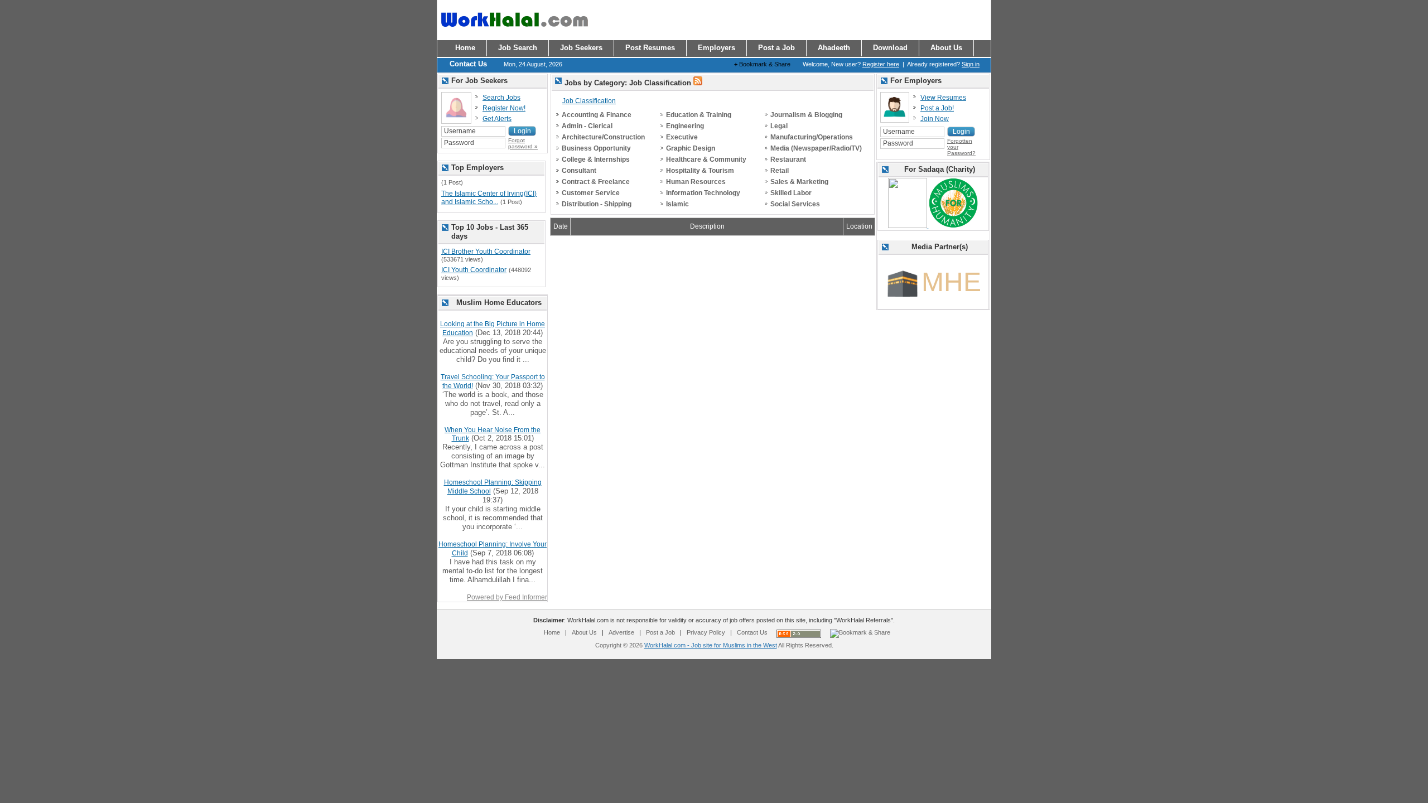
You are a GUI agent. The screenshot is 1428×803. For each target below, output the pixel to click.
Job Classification (589, 101)
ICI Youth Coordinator (473, 270)
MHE (951, 282)
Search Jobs (501, 97)
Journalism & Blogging (806, 115)
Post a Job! (937, 108)
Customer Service (591, 193)
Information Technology (703, 193)
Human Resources (696, 182)
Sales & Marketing (799, 182)
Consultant (579, 171)
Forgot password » (523, 143)
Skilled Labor (791, 193)
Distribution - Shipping (596, 204)
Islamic (677, 204)
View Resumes (943, 97)
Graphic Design (690, 148)
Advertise (621, 632)
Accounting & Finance (596, 115)
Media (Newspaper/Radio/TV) (816, 148)
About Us (584, 632)
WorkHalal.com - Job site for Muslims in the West (710, 645)
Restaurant (788, 159)
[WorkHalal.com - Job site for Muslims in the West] (514, 32)
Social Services (795, 204)
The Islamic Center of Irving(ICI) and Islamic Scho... (489, 198)
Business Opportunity (596, 148)
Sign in (971, 64)
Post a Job (660, 632)
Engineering (685, 126)
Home (552, 632)
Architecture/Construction (603, 137)
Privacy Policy (706, 632)
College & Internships (596, 159)
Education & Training (698, 115)
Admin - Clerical (587, 126)
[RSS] (697, 83)
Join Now (934, 119)
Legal (779, 126)
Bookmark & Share (762, 64)
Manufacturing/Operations (811, 137)
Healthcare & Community (706, 159)
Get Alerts (497, 119)
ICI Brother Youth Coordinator (485, 251)
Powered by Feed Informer (507, 597)
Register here (880, 64)
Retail (779, 171)
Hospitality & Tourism (700, 171)
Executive (682, 137)
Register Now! (504, 108)
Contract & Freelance (596, 182)
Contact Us (752, 632)
